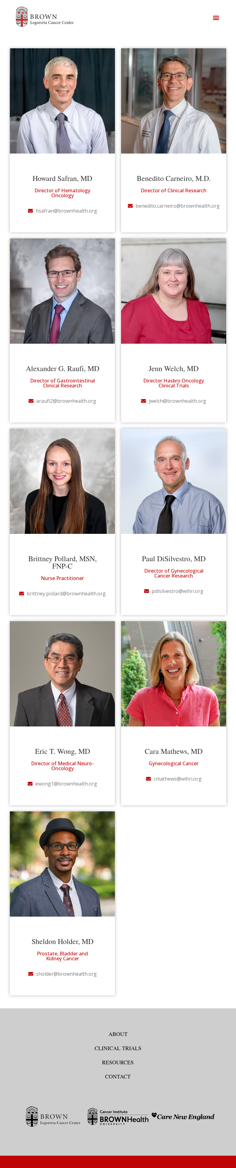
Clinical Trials (118, 1048)
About (118, 1034)
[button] (216, 18)
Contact (118, 1076)
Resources (118, 1062)
